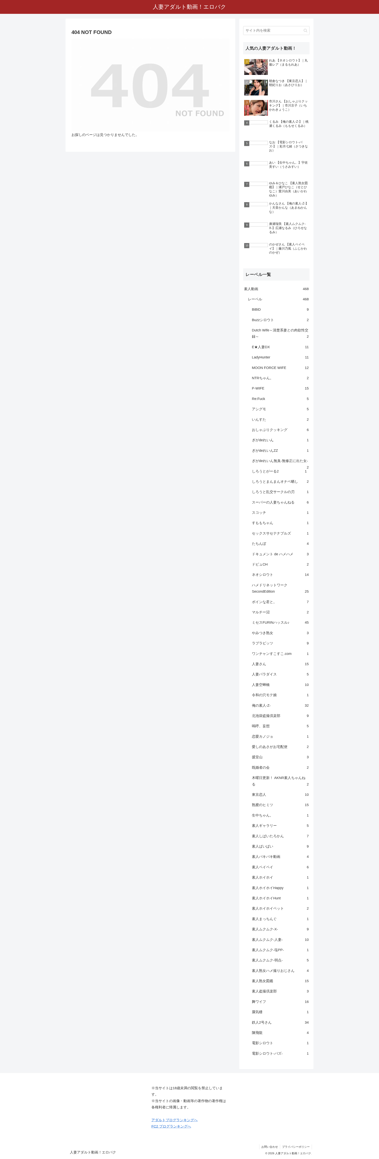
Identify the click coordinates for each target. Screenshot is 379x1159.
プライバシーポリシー (296, 1146)
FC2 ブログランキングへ (171, 1126)
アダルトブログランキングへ (174, 1120)
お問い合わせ (269, 1146)
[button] (305, 30)
